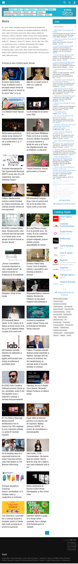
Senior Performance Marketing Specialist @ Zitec (62, 132)
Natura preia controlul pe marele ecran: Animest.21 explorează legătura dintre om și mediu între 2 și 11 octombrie (12, 139)
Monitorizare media (58, 319)
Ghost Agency (66, 216)
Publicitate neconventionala (60, 330)
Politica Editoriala (64, 558)
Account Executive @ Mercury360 (64, 62)
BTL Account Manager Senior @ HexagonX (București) (63, 116)
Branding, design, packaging (60, 298)
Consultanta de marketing (66, 264)
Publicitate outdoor (58, 333)
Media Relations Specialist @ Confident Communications (62, 189)
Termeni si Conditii (45, 560)
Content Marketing (58, 306)
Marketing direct (68, 314)
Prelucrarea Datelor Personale (29, 560)
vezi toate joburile (64, 200)
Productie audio (57, 322)
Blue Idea (73, 540)
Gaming (68, 312)
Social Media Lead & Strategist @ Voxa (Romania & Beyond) (63, 80)
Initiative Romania (67, 282)
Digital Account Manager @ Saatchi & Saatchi (64, 104)
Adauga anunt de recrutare (65, 204)
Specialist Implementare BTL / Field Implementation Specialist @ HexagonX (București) (64, 126)
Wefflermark (65, 238)
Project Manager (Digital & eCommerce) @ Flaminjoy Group (62, 157)
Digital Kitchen (66, 231)
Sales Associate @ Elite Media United (63, 70)
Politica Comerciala (7, 560)
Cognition (64, 267)
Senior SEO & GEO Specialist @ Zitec (63, 141)
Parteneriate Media (16, 558)
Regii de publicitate (69, 333)
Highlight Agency (67, 274)
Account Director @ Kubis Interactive (61, 181)
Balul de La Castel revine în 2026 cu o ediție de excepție (37, 85)
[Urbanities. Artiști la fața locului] (13, 285)
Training (69, 335)
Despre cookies (55, 560)
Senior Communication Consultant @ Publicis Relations (64, 40)
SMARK (6, 195)
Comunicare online (64, 234)
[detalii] (70, 37)
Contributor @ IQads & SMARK (48, 558)
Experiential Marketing (59, 312)
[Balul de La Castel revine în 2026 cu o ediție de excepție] (38, 73)
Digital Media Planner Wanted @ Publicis (63, 31)
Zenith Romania (66, 246)
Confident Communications (67, 225)
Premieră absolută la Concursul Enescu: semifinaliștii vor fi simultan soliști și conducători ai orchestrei (12, 491)
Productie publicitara (58, 325)
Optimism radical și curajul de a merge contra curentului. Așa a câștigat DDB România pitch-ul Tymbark (37, 521)
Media (61, 248)
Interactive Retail (58, 314)
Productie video (69, 325)
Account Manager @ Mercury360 (64, 55)
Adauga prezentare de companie (65, 293)
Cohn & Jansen (66, 253)
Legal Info (17, 560)
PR (60, 228)
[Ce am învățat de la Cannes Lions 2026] (38, 103)
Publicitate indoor (64, 327)
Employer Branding (58, 309)
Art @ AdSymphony (60, 112)
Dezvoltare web (68, 306)
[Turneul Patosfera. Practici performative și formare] (38, 160)
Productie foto (66, 322)
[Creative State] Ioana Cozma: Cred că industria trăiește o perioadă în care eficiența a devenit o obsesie (37, 269)
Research (56, 335)
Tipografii (62, 335)
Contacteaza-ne (65, 560)
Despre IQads (6, 558)
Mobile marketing (62, 317)
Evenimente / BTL (69, 309)
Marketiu (63, 260)
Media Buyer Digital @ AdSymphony (65, 96)
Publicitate (62, 219)
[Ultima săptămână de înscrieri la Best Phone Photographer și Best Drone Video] (38, 477)
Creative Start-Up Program (30, 558)
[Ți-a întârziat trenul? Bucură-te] (13, 103)
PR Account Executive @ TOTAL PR (65, 149)
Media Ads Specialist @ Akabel (63, 89)
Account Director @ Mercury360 (63, 46)
